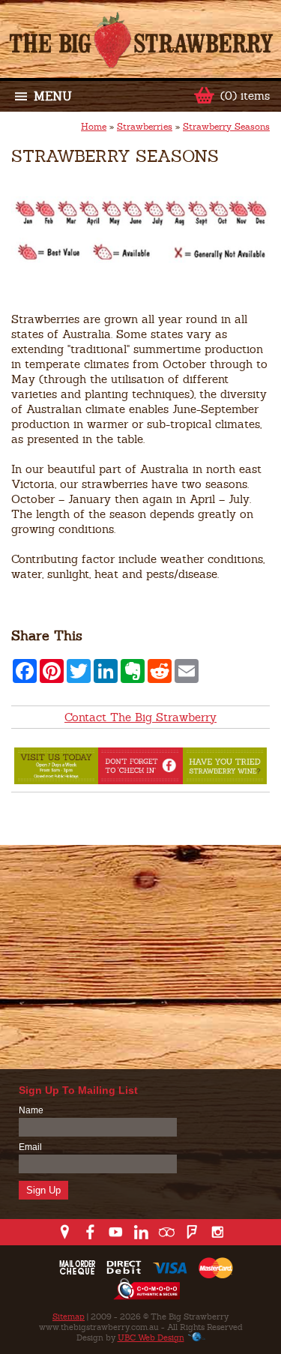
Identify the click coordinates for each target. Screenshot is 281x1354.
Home (93, 127)
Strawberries (144, 127)
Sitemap (68, 1316)
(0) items (245, 95)
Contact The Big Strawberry (140, 717)
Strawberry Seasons (226, 127)
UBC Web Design (151, 1337)
